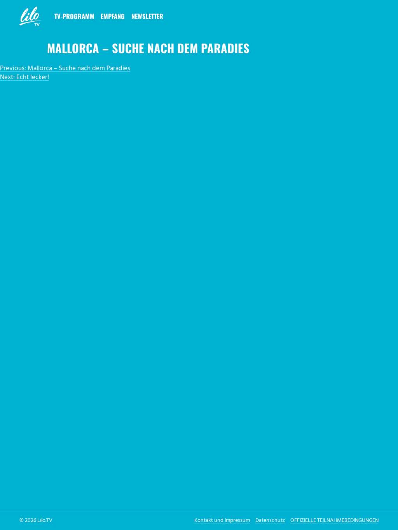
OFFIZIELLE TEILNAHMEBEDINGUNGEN (334, 520)
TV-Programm (74, 16)
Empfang (113, 16)
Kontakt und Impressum (222, 520)
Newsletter (147, 16)
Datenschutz (270, 520)
